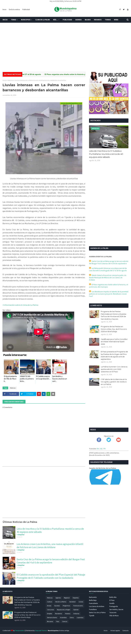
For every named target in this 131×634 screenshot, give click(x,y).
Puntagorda (113, 606)
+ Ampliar (21, 534)
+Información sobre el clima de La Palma (20, 305)
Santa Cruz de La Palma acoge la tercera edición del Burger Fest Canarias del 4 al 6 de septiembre (51, 561)
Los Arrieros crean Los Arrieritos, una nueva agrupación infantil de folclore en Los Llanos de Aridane (50, 545)
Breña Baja (92, 600)
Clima (72, 617)
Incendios (63, 617)
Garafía (111, 603)
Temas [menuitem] (13, 20)
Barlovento (93, 597)
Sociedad (72, 602)
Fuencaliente (93, 603)
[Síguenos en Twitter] (108, 441)
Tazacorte (112, 612)
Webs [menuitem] (116, 20)
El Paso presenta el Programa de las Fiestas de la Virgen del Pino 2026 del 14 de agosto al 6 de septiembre (114, 355)
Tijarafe (91, 615)
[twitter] (123, 9)
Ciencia (64, 621)
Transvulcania (78, 606)
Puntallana (93, 609)
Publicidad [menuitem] (67, 20)
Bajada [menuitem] (88, 20)
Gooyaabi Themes (41, 630)
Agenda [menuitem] (78, 20)
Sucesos (57, 606)
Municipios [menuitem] (25, 20)
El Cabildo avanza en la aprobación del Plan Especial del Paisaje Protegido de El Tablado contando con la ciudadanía (51, 576)
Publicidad (26, 9)
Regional (67, 598)
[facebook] (120, 9)
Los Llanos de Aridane (96, 606)
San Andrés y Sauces (116, 609)
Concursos (50, 610)
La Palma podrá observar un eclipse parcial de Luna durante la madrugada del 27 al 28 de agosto (108, 269)
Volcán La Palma (60, 602)
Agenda (58, 598)
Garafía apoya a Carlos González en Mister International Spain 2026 (114, 341)
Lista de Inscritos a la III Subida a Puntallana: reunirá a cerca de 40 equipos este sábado (106, 154)
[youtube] (127, 9)
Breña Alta (112, 597)
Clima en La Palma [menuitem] (42, 20)
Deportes (76, 598)
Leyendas (80, 617)
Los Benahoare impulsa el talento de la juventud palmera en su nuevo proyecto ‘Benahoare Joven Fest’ (108, 293)
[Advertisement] (65, 50)
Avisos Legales (115, 630)
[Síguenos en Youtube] (118, 441)
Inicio (4, 9)
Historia (67, 613)
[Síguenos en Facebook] (99, 441)
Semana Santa (52, 617)
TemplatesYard (20, 630)
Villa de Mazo (114, 615)
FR (105, 448)
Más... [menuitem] (55, 20)
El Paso (111, 600)
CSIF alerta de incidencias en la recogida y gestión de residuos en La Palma (114, 381)
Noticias (10, 80)
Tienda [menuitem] (108, 20)
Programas (66, 606)
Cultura (49, 602)
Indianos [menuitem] (98, 20)
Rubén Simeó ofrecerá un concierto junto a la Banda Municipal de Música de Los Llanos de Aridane (107, 277)
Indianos (76, 613)
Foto (57, 621)
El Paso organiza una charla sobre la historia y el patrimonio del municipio (65, 74)
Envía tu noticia (14, 9)
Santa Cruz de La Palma (97, 612)
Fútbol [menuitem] (7, 25)
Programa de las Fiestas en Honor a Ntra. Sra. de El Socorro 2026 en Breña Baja (114, 328)
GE (101, 448)
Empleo (49, 613)
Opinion (76, 610)
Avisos (49, 606)
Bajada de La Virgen (63, 610)
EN (98, 448)
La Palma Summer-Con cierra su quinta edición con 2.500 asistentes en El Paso (114, 369)
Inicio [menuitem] (5, 20)
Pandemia (58, 613)
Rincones (50, 621)
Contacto (125, 630)
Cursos (81, 602)
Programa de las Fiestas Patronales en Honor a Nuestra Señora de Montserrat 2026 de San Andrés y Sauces (113, 315)
